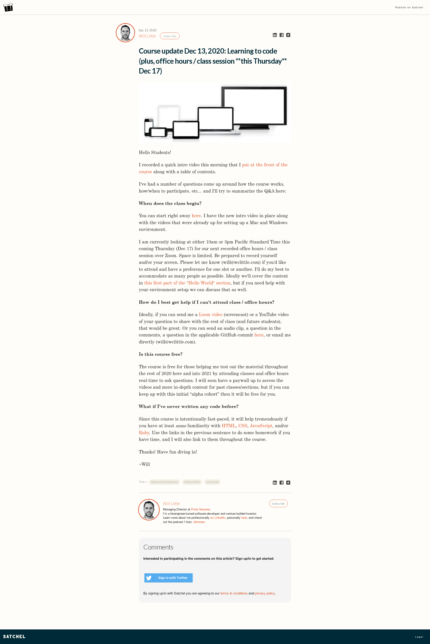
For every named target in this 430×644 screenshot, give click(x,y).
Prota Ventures (200, 509)
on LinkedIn (217, 517)
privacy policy (265, 593)
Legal (419, 636)
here (196, 216)
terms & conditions (234, 593)
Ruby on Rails (192, 482)
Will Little (147, 36)
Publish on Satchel (409, 7)
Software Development (164, 482)
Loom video (210, 315)
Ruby (144, 433)
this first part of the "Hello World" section (187, 283)
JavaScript (261, 426)
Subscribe (169, 36)
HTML (229, 426)
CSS (242, 426)
